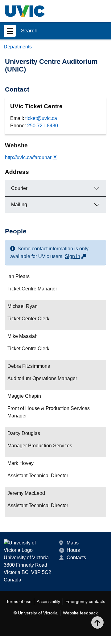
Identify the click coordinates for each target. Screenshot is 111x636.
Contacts (76, 557)
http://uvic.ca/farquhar (28, 157)
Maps (73, 542)
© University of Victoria (36, 612)
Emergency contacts (85, 601)
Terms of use (18, 601)
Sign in (76, 256)
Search (29, 31)
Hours (73, 550)
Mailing (19, 204)
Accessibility (48, 601)
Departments (18, 46)
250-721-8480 (42, 125)
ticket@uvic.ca (41, 118)
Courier (19, 188)
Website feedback (80, 612)
